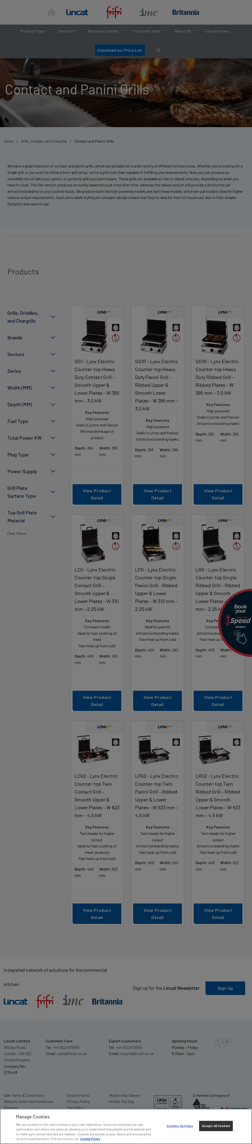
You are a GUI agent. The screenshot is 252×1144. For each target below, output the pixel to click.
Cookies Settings (180, 1126)
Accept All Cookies (216, 1126)
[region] (126, 1126)
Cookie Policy (90, 1139)
